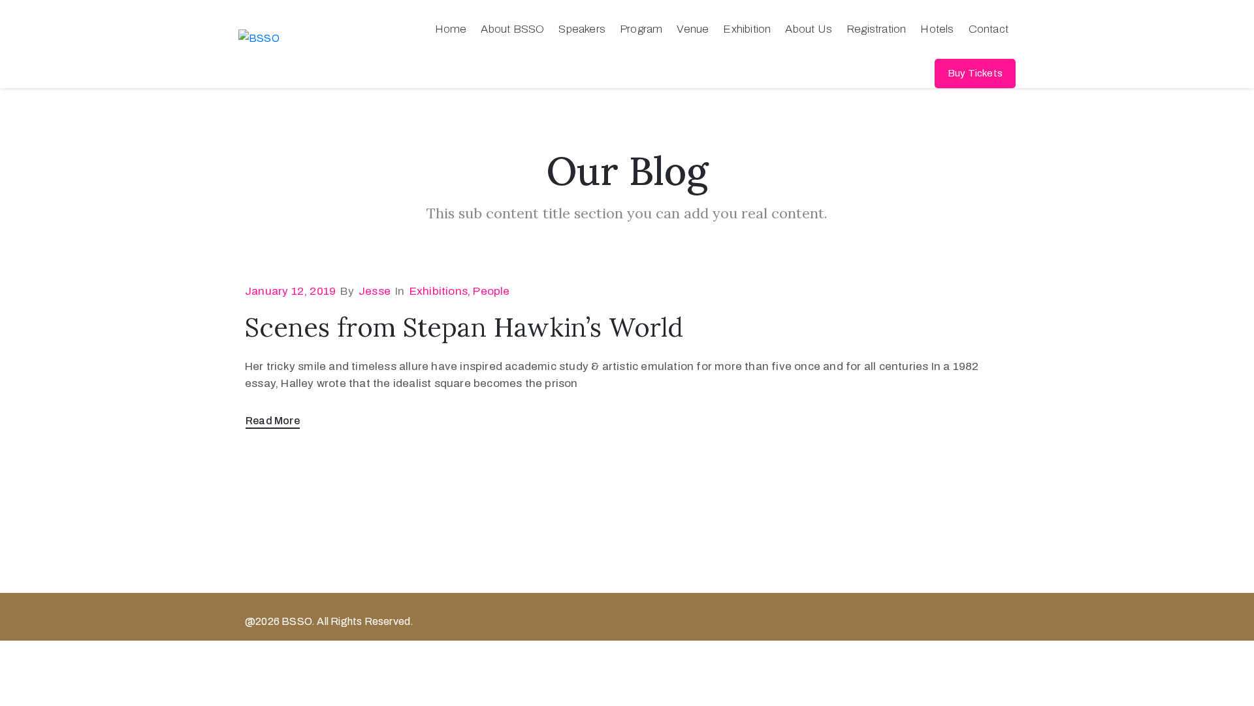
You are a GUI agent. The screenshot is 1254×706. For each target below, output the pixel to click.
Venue (693, 29)
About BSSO (512, 29)
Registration (876, 29)
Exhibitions (439, 291)
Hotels (937, 29)
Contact (988, 29)
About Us (808, 29)
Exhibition (747, 29)
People (491, 291)
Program (641, 29)
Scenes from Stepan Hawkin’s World (464, 327)
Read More (273, 420)
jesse (375, 291)
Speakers (581, 29)
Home (451, 29)
